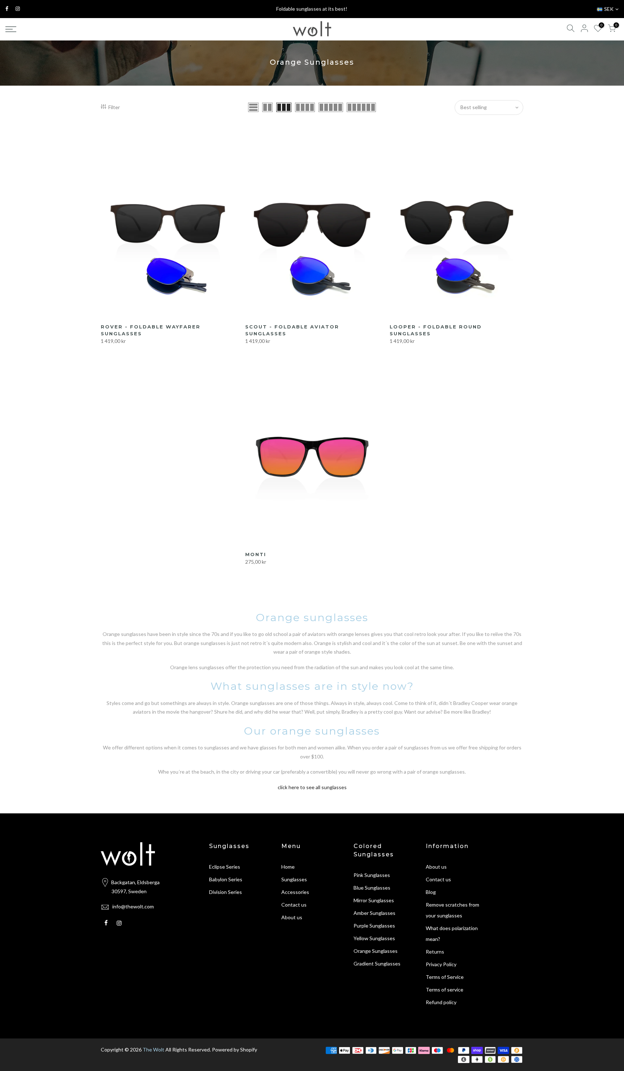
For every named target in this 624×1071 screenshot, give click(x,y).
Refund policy (441, 1002)
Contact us (294, 905)
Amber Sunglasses (374, 913)
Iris (24, 1048)
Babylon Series (225, 879)
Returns (435, 952)
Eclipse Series (224, 867)
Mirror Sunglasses (374, 900)
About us (291, 917)
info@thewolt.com (133, 906)
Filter (114, 107)
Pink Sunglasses (372, 875)
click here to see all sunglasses (312, 787)
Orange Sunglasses (376, 951)
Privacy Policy (441, 964)
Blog (431, 892)
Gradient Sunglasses (377, 963)
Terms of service (444, 989)
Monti (255, 554)
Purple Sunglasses (374, 925)
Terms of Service (445, 977)
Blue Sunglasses (372, 888)
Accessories (295, 892)
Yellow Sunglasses (374, 938)
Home (288, 867)
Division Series (225, 892)
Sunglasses (294, 879)
